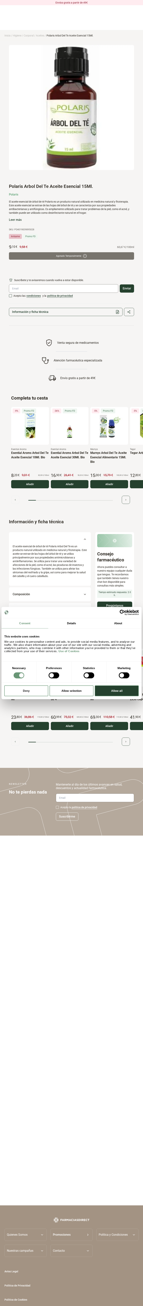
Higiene (17, 35)
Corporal (29, 35)
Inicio (7, 35)
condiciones (33, 295)
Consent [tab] (24, 623)
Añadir (30, 484)
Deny (26, 690)
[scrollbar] (70, 500)
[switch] (54, 675)
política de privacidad (60, 295)
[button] (71, 1235)
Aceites (40, 35)
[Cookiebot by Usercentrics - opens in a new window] (122, 612)
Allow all (117, 690)
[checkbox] (10, 295)
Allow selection (71, 690)
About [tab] (118, 623)
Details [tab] (71, 623)
